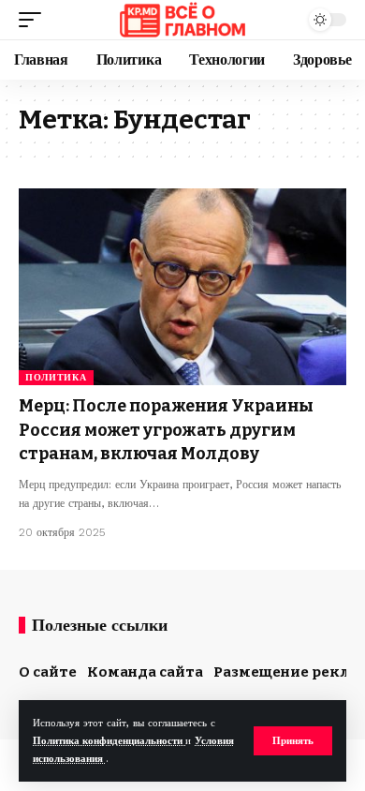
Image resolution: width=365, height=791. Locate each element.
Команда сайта (145, 672)
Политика (56, 377)
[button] (293, 740)
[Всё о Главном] (182, 19)
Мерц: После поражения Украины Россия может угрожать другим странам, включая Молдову (166, 429)
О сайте (48, 672)
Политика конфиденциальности (109, 741)
